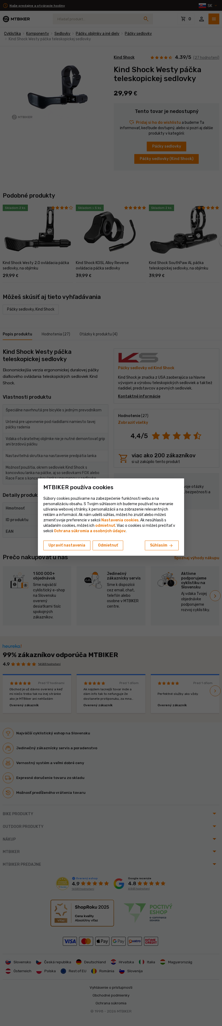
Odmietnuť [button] (108, 545)
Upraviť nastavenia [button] (66, 545)
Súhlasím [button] (162, 546)
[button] (105, 525)
